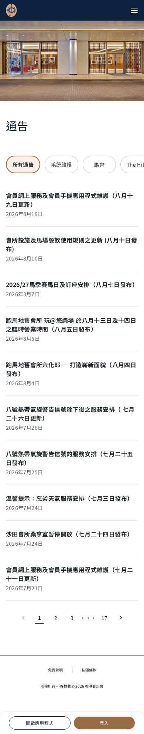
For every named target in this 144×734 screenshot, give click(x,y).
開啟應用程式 (39, 723)
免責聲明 (55, 670)
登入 (104, 723)
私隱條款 (89, 670)
